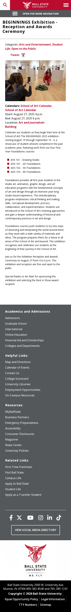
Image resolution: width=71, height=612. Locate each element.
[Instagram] (40, 517)
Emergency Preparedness (21, 423)
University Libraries (18, 384)
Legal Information (53, 599)
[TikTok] (58, 517)
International (13, 329)
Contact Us (12, 373)
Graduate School (16, 323)
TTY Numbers (28, 605)
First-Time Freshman (18, 467)
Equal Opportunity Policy (21, 599)
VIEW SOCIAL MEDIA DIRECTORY (35, 530)
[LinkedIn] (49, 517)
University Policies (17, 450)
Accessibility (13, 428)
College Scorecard (16, 379)
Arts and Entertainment (35, 44)
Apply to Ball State (17, 483)
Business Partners (17, 417)
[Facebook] (11, 517)
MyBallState (13, 412)
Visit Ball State (14, 472)
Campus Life (13, 478)
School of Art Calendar (36, 106)
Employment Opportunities (22, 390)
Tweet (14, 55)
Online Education (16, 335)
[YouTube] (30, 517)
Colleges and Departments (22, 346)
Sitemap (45, 605)
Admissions (12, 318)
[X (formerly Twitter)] (19, 517)
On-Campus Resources (20, 395)
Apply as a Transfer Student (23, 495)
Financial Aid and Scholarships (24, 340)
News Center (13, 445)
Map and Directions (18, 362)
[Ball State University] (35, 561)
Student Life (13, 489)
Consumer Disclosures (19, 434)
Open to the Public (23, 49)
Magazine (11, 439)
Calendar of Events (17, 367)
